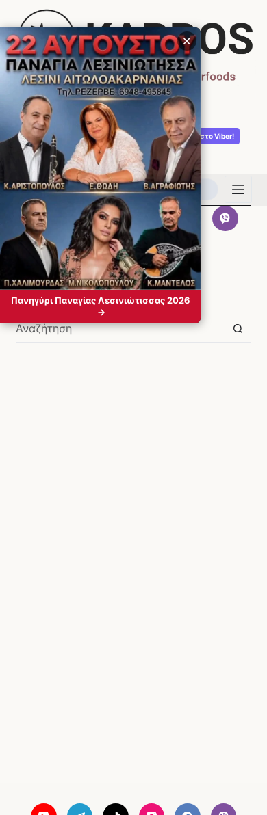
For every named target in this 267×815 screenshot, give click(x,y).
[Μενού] (238, 189)
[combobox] (120, 328)
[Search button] (238, 328)
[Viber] (225, 219)
